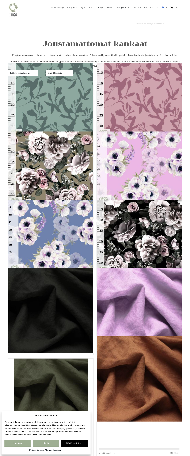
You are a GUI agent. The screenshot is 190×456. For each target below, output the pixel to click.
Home (138, 23)
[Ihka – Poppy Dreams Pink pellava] (139, 174)
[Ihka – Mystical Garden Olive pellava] (50, 174)
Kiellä (46, 443)
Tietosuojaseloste (53, 450)
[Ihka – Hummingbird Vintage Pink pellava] (139, 105)
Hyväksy (18, 443)
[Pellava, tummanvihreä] (50, 396)
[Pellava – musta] (50, 310)
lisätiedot (175, 453)
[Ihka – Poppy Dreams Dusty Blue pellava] (50, 242)
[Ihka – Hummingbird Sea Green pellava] (50, 105)
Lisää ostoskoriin (108, 453)
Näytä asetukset (74, 443)
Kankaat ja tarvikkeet (153, 23)
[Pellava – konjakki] (139, 379)
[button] (177, 7)
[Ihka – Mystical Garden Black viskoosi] (139, 242)
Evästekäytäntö (36, 450)
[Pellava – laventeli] (139, 310)
